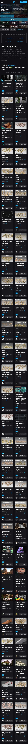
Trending (4, 65)
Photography (5, 29)
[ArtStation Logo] (14, 2)
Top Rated (18, 67)
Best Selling (11, 65)
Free (23, 67)
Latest (3, 69)
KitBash (13, 29)
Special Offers (7, 67)
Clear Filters (20, 41)
